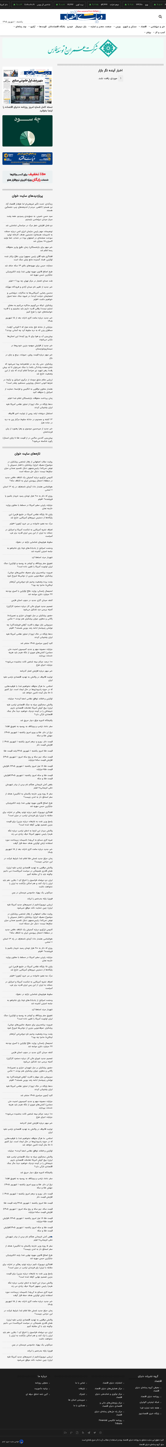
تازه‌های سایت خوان (27, 453)
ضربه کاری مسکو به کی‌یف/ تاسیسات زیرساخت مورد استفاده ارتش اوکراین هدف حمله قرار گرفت (29, 841)
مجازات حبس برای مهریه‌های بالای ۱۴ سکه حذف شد (29, 265)
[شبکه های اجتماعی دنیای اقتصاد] (27, 158)
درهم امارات (104, 4)
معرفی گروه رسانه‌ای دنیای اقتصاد (147, 1389)
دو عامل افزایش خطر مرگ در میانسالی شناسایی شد (29, 225)
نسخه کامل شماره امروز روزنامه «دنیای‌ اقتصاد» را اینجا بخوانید (28, 109)
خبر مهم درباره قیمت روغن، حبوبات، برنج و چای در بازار (29, 356)
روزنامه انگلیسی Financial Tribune (110, 1422)
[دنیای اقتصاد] (83, 16)
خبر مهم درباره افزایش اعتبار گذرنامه (36, 671)
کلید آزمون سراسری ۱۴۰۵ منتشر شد (36, 643)
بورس (118, 26)
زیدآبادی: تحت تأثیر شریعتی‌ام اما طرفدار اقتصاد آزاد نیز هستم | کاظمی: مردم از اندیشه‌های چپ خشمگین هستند (29, 207)
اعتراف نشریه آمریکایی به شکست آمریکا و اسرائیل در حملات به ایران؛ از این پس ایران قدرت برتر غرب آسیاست (29, 533)
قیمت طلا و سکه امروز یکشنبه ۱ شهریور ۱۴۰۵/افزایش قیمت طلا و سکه (28, 777)
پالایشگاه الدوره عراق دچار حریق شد (36, 720)
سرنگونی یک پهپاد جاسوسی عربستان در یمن (32, 892)
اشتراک (82, 1394)
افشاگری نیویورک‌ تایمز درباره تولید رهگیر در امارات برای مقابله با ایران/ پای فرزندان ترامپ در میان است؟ (28, 814)
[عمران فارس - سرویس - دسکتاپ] (83, 48)
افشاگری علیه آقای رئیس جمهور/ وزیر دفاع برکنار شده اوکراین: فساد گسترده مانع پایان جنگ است (29, 258)
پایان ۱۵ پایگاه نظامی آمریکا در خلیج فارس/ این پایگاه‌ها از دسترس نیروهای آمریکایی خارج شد (31, 516)
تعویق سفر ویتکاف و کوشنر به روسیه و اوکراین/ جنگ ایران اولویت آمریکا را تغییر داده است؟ (28, 565)
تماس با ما (80, 1383)
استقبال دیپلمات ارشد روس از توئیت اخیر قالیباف (30, 413)
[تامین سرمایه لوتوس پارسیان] (27, 130)
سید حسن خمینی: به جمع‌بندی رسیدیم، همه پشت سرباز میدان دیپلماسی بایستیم (30, 218)
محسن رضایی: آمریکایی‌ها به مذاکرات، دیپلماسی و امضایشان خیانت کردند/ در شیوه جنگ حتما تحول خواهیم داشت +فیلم (30, 296)
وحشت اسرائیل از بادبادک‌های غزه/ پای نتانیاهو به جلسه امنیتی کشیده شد (30, 550)
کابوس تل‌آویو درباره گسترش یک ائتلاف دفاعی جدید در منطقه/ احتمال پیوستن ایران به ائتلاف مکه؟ (29, 479)
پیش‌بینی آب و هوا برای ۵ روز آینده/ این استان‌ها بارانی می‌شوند (30, 338)
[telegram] (88, 1432)
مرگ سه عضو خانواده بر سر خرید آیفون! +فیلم (31, 523)
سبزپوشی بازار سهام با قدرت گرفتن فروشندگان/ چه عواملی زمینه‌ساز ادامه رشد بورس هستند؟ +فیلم (30, 626)
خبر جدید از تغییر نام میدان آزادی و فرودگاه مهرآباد (29, 287)
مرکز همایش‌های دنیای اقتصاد (108, 1388)
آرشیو (32, 26)
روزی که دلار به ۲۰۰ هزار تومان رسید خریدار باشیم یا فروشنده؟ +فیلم (29, 497)
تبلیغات (81, 1388)
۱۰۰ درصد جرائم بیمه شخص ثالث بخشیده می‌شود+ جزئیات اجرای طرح (29, 663)
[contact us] (71, 1432)
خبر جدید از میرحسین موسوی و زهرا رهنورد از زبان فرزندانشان (29, 430)
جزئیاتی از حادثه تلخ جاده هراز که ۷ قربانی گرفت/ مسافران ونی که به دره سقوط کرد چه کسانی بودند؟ (29, 329)
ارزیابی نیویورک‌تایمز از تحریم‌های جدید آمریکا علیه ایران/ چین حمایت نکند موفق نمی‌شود (30, 906)
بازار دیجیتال (80, 26)
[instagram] (100, 1432)
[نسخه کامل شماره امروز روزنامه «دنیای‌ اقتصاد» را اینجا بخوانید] (27, 85)
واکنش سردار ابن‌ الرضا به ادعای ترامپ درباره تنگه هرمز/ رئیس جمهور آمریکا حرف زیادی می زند (30, 832)
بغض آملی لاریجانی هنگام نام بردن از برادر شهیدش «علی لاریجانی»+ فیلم (29, 786)
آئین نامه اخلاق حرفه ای (37, 1394)
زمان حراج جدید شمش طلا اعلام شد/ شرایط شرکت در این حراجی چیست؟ (28, 860)
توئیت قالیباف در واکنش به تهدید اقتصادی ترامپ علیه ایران (28, 678)
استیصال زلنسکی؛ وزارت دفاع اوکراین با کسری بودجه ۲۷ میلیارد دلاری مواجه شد (29, 593)
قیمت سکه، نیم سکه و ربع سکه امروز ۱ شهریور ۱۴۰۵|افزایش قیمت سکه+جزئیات (28, 758)
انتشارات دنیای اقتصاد (112, 1383)
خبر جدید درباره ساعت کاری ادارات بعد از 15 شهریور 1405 (29, 1303)
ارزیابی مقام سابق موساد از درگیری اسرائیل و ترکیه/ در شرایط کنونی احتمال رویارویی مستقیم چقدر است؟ (28, 381)
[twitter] (94, 1432)
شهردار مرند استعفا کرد (42, 557)
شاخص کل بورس (33, 4)
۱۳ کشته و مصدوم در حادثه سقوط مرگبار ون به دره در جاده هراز (29, 421)
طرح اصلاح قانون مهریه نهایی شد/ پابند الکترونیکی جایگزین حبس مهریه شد (29, 273)
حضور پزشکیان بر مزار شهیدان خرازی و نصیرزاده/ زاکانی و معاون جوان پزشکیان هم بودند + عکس (30, 617)
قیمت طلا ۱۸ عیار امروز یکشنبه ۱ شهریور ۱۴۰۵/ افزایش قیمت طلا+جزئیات (28, 768)
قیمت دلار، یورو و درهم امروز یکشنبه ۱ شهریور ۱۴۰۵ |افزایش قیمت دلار (28, 743)
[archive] (65, 1432)
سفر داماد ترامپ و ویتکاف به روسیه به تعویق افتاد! (29, 726)
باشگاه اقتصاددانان (56, 26)
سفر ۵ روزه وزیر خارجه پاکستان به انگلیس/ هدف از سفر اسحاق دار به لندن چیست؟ (29, 795)
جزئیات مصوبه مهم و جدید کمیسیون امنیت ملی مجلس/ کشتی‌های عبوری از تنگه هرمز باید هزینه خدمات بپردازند (30, 652)
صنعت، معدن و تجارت (101, 26)
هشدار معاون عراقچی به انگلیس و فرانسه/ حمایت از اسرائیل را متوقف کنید (29, 390)
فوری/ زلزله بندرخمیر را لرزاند (40, 898)
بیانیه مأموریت (41, 1388)
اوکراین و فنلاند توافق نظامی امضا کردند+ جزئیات (30, 698)
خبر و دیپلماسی (157, 26)
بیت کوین (69, 4)
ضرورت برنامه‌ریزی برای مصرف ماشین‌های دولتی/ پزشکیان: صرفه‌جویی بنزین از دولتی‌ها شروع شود (30, 574)
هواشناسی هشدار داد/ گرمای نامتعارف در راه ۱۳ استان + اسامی (28, 488)
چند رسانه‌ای (20, 26)
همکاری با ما (79, 1405)
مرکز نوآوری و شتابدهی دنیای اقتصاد (108, 1396)
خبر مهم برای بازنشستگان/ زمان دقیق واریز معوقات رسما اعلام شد (29, 249)
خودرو (70, 26)
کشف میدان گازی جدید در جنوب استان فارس (32, 600)
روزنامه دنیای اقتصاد (150, 1396)
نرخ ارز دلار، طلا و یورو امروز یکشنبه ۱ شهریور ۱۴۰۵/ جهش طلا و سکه (28, 734)
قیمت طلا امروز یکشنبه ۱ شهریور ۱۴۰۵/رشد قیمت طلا (28, 751)
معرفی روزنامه (41, 1383)
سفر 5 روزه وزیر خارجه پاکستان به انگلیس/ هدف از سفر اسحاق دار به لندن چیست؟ (29, 1247)
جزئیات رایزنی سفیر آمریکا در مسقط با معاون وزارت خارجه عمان (29, 507)
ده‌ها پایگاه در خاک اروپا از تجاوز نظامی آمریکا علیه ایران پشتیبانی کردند (29, 406)
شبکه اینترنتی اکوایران (149, 1402)
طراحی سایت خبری (12, 1442)
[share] (77, 1432)
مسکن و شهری (130, 26)
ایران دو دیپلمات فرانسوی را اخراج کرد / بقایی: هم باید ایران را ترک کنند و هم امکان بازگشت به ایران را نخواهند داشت (28, 883)
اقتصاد (143, 26)
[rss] (83, 1432)
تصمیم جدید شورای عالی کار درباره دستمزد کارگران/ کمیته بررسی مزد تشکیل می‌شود (29, 608)
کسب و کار (159, 32)
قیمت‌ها (42, 26)
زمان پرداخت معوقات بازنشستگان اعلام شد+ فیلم (30, 398)
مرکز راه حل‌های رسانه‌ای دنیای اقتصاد (108, 1413)
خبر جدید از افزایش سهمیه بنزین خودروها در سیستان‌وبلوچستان (32, 347)
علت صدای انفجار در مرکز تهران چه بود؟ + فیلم (31, 281)
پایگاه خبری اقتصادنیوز (149, 1413)
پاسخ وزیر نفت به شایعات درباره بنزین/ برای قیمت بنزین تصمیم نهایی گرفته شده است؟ (29, 823)
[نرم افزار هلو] (27, 177)
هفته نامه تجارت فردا (149, 1408)
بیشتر (148, 32)
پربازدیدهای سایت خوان (27, 196)
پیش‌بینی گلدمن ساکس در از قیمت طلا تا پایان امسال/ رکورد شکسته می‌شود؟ (28, 439)
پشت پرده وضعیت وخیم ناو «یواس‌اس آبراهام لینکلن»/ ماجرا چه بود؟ (31, 583)
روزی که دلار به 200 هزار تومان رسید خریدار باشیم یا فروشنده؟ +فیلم (29, 950)
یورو (136, 4)
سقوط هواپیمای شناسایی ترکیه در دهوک (34, 542)
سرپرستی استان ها (76, 1400)
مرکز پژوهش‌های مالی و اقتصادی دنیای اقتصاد (111, 1404)
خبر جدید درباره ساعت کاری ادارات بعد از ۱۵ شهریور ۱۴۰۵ (29, 319)
